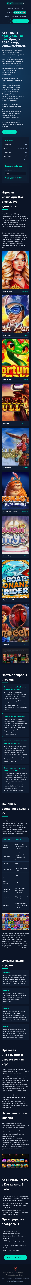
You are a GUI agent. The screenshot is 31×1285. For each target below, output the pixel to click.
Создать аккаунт (19, 21)
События (23, 16)
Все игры (15, 16)
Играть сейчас (8, 132)
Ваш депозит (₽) (10, 170)
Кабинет (7, 21)
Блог (22, 8)
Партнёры (9, 12)
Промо (7, 16)
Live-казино (19, 12)
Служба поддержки (13, 8)
